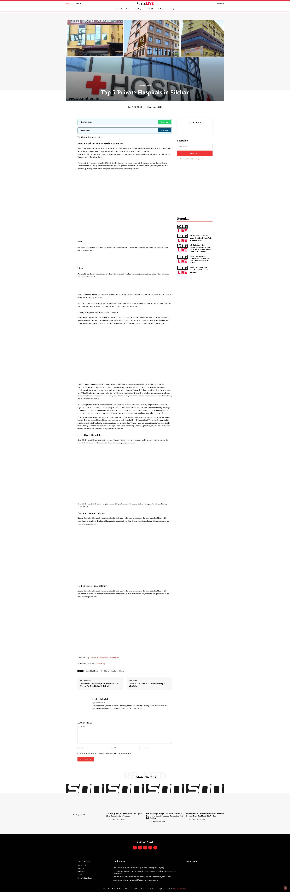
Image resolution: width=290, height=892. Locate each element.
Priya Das (72, 815)
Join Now (164, 122)
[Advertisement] (124, 178)
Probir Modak (137, 107)
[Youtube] (150, 848)
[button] (80, 3)
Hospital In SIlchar (91, 671)
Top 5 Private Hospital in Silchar (112, 671)
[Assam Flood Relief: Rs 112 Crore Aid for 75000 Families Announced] (182, 270)
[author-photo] (67, 814)
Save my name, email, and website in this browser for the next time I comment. (106, 753)
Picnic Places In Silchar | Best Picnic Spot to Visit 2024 (148, 684)
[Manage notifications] (285, 888)
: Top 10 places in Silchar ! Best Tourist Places (102, 658)
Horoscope (145, 85)
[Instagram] (96, 712)
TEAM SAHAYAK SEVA (180, 889)
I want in (193, 153)
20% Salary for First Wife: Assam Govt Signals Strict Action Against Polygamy (201, 238)
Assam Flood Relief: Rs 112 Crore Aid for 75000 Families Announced (200, 270)
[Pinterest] (197, 128)
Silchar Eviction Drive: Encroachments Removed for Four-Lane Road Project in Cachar (142, 877)
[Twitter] (192, 128)
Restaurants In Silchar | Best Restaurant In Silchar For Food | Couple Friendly (99, 684)
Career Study (100, 664)
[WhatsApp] (202, 128)
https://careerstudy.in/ (98, 702)
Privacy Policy (199, 159)
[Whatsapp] (155, 848)
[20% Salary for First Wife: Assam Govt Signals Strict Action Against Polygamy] (182, 238)
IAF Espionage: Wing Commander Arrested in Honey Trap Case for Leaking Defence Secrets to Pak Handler (165, 816)
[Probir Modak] (82, 705)
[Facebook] (92, 712)
